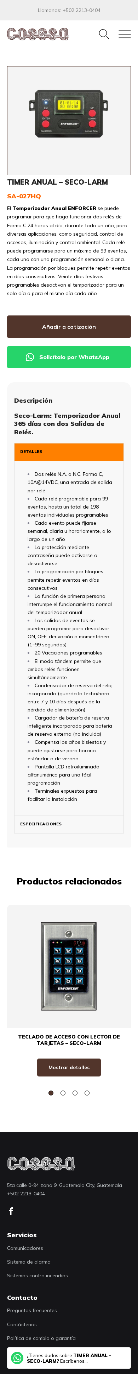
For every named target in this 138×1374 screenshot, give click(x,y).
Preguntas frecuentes (32, 1310)
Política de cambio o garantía (41, 1338)
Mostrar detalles (69, 1067)
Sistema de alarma (29, 1262)
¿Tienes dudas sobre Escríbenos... (69, 1358)
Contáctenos (22, 1324)
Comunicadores (25, 1248)
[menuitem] (100, 34)
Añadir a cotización (69, 326)
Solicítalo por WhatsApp (74, 356)
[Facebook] (13, 1211)
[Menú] (121, 34)
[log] (41, 1163)
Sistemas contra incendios (37, 1275)
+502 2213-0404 (81, 10)
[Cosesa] (56, 34)
